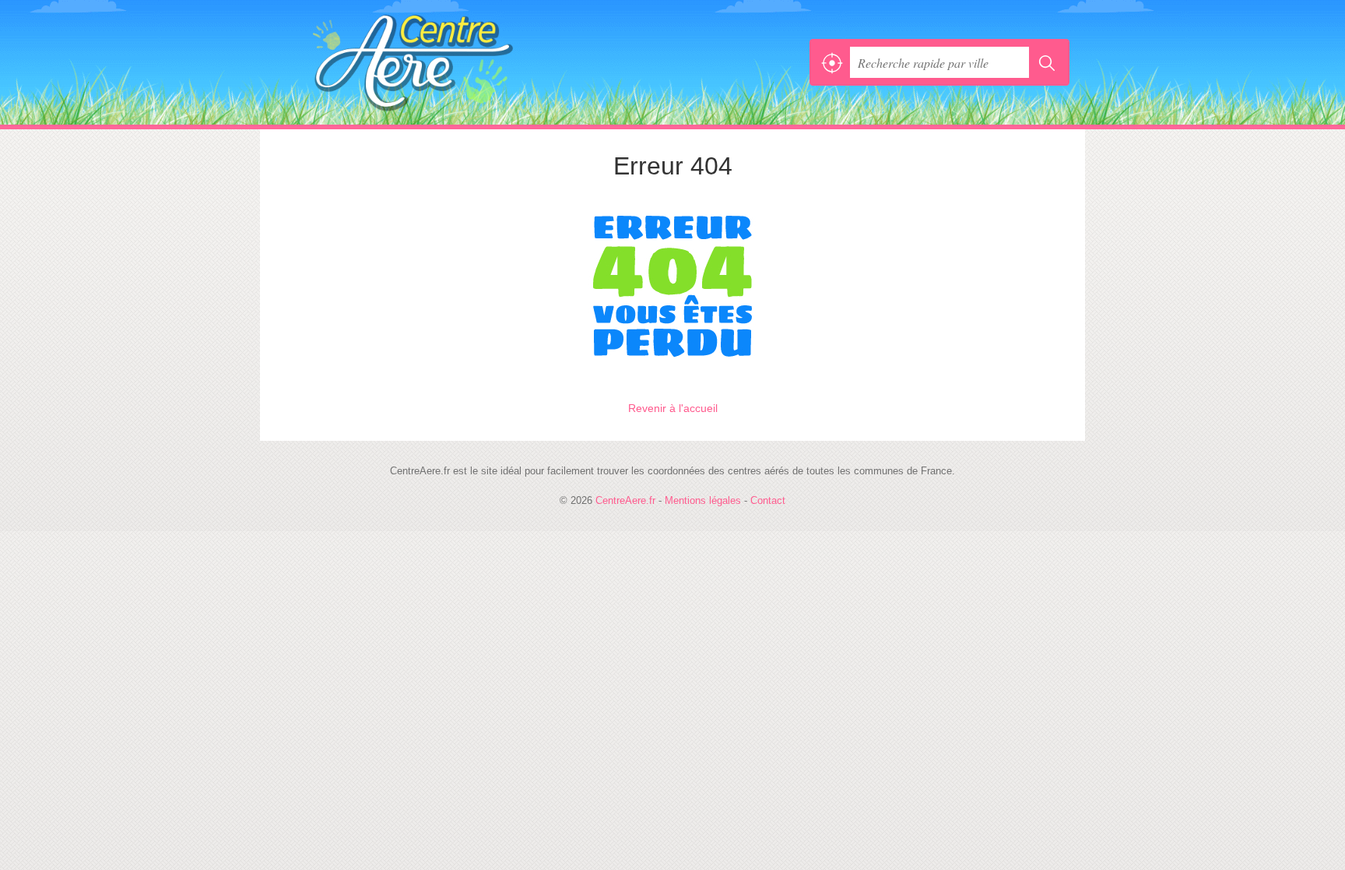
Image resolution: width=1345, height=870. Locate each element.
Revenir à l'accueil (673, 408)
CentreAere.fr (447, 62)
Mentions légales (703, 500)
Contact (767, 500)
